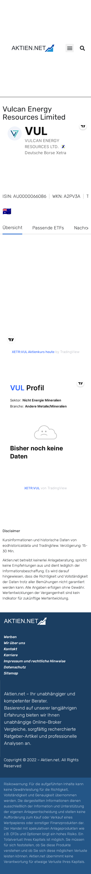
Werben (10, 637)
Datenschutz (15, 667)
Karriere (11, 655)
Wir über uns (14, 643)
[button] (69, 48)
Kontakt (10, 649)
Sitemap (11, 673)
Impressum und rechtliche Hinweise (34, 661)
